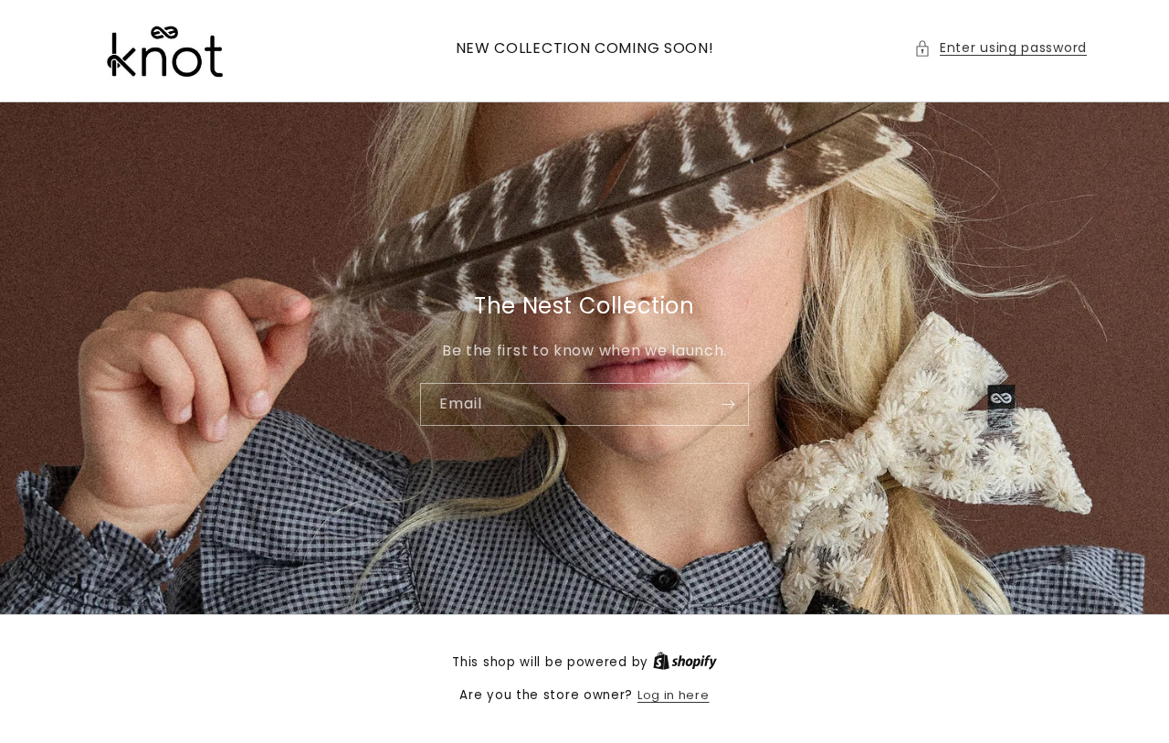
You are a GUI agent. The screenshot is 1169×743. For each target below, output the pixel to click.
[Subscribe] (728, 403)
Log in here (673, 695)
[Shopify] (685, 662)
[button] (1000, 48)
